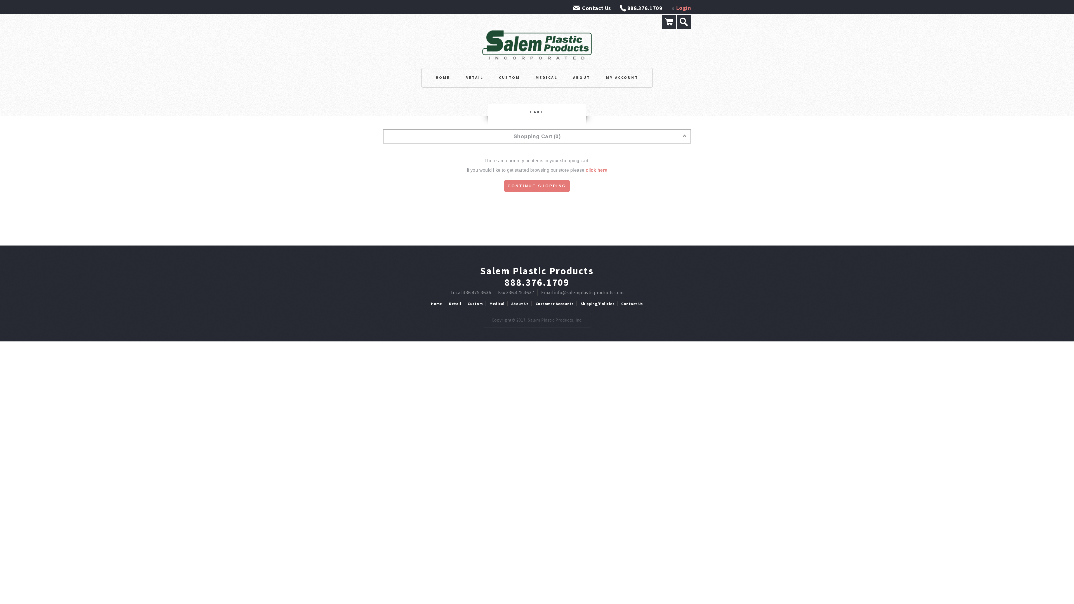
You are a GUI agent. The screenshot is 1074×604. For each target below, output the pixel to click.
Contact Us (596, 7)
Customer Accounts (555, 303)
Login (683, 7)
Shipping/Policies (597, 303)
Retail (474, 77)
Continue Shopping (537, 186)
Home (443, 77)
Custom (509, 77)
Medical (546, 77)
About (581, 77)
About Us (520, 303)
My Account (622, 77)
